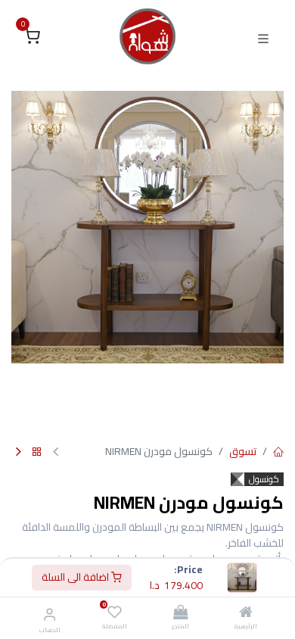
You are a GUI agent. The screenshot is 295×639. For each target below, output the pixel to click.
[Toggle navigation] (263, 37)
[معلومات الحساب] (49, 614)
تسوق (242, 451)
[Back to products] (37, 452)
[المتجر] (180, 613)
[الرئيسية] (246, 613)
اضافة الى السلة (76, 577)
